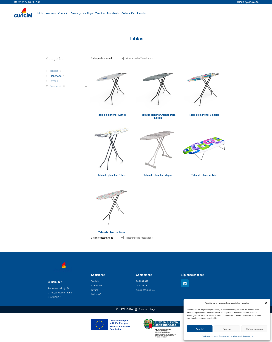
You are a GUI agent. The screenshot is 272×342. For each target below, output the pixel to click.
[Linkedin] (185, 283)
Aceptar (200, 329)
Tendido (54, 70)
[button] (265, 303)
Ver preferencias (254, 329)
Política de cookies (209, 336)
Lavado (54, 81)
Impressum (248, 336)
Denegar (227, 329)
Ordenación (56, 86)
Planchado (56, 75)
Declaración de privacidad (230, 336)
